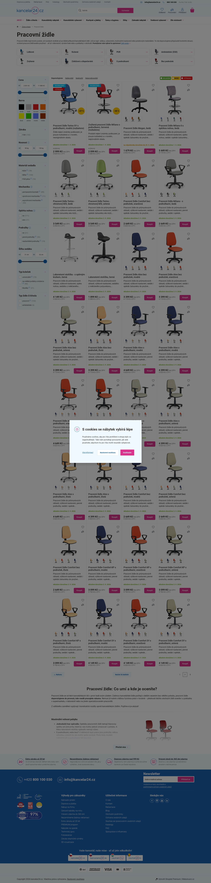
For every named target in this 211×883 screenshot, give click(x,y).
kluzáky (27, 288)
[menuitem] (19, 20)
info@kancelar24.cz (79, 780)
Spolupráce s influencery (116, 831)
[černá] (21, 108)
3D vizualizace (67, 842)
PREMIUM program (69, 824)
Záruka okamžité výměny (72, 838)
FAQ (47, 2)
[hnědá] (43, 117)
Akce (176, 78)
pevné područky (31, 237)
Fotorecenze (66, 835)
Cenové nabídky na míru (71, 810)
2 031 (25, 86)
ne (25, 216)
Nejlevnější (69, 78)
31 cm (27, 255)
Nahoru (59, 675)
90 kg (27, 148)
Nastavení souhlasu (108, 452)
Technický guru (67, 831)
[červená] (36, 108)
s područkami (74, 738)
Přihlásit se (186, 779)
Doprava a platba (23, 2)
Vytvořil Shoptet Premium (169, 879)
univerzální (29, 277)
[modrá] (36, 117)
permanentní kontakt (33, 192)
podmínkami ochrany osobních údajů (157, 787)
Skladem (166, 78)
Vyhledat (125, 10)
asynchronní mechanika (31, 201)
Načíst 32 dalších (122, 675)
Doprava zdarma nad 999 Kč (126, 759)
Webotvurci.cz (188, 879)
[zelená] (28, 117)
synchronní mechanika (33, 196)
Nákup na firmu (68, 807)
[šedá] (28, 108)
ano (25, 220)
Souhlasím (127, 452)
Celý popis (125, 43)
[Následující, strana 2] (185, 674)
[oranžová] (43, 108)
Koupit (79, 151)
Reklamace (38, 2)
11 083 (40, 86)
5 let (26, 135)
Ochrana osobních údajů (91, 2)
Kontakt (107, 2)
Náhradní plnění (68, 800)
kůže (26, 171)
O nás (108, 800)
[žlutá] (21, 117)
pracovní (28, 301)
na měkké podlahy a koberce (33, 282)
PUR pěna (28, 179)
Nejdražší (79, 78)
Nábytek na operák (69, 828)
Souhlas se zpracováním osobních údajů (123, 821)
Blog (108, 810)
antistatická (28, 305)
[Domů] (17, 27)
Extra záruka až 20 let (35, 759)
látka (27, 175)
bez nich (87, 738)
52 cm (41, 255)
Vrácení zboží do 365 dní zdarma (173, 759)
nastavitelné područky (33, 241)
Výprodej (188, 78)
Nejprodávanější (91, 78)
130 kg (41, 148)
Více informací (87, 452)
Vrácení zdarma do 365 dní (73, 814)
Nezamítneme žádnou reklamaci (84, 759)
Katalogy (56, 2)
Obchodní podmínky (70, 2)
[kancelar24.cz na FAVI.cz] (21, 806)
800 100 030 (38, 780)
